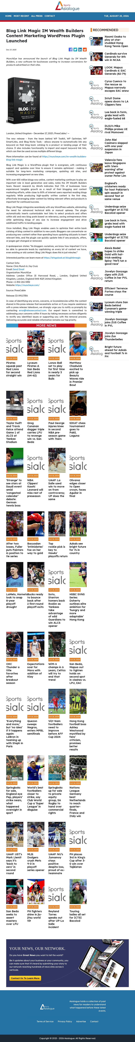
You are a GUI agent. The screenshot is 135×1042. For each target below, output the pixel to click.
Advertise (81, 1021)
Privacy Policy (65, 1021)
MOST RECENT (21, 16)
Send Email (18, 269)
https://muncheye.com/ (27, 285)
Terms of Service (45, 1021)
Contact (94, 1021)
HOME (8, 16)
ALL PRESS (36, 16)
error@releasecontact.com (32, 310)
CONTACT (50, 16)
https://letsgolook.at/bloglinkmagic (62, 257)
